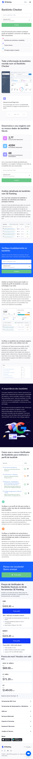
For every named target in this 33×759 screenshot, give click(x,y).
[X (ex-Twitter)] (5, 751)
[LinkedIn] (11, 751)
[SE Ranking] (6, 2)
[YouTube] (8, 751)
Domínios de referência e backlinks (14, 40)
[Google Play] (17, 740)
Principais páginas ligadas (11, 50)
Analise (16, 25)
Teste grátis (17, 575)
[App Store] (7, 740)
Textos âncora (8, 45)
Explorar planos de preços (8, 696)
